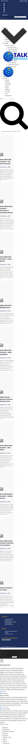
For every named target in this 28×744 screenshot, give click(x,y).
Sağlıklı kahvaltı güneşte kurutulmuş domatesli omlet (6, 399)
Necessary (4, 693)
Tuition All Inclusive (13, 64)
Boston (7, 35)
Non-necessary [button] (4, 707)
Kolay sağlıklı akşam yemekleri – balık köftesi (6, 447)
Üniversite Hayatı (8, 131)
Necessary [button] (3, 691)
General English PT (13, 49)
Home (3, 131)
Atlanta (7, 31)
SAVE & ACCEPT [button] (4, 724)
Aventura (7, 33)
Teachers (6, 632)
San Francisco (9, 41)
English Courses (9, 45)
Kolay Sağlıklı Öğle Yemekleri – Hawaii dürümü (6, 259)
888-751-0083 (23, 1)
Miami (7, 39)
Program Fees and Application (10, 621)
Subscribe (4, 15)
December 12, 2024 (5, 167)
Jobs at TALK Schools (9, 624)
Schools (5, 29)
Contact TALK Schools (9, 619)
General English (12, 47)
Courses (5, 43)
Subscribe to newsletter (7, 17)
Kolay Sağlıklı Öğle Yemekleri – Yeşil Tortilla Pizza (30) (5, 161)
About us (5, 27)
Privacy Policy (9, 656)
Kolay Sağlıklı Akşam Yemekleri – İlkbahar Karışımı (6, 496)
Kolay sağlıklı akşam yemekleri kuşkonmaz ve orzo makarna (6, 543)
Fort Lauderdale (9, 37)
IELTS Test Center (8, 623)
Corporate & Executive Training (11, 631)
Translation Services (8, 633)
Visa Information (8, 620)
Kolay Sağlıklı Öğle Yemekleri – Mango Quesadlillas (6, 352)
